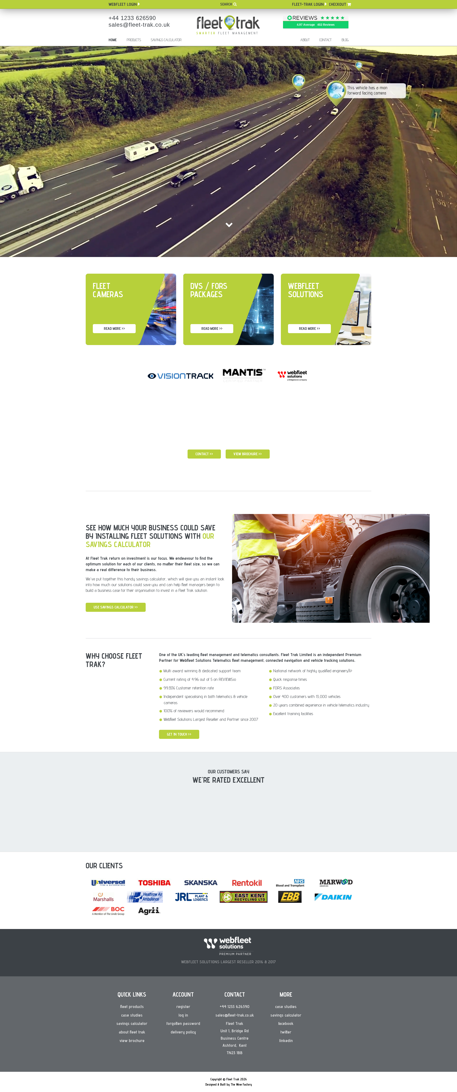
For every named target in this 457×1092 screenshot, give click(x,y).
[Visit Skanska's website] (201, 885)
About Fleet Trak (132, 1031)
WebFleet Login (123, 4)
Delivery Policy (183, 1031)
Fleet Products (132, 1006)
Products (134, 40)
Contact (325, 40)
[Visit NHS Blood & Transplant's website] (290, 887)
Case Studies (132, 1015)
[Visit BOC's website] (107, 915)
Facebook (285, 1023)
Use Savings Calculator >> (116, 607)
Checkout (337, 4)
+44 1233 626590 (132, 18)
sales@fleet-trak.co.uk (139, 24)
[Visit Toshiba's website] (155, 885)
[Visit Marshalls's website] (103, 901)
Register (183, 1006)
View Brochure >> (247, 454)
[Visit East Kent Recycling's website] (244, 901)
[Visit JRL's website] (191, 901)
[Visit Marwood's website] (335, 887)
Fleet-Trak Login (308, 4)
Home (113, 40)
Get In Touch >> (179, 734)
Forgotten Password (183, 1023)
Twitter (285, 1031)
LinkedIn (286, 1040)
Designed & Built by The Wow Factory (228, 1084)
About (305, 40)
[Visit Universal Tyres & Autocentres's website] (108, 885)
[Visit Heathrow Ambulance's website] (145, 901)
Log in (183, 1015)
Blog (345, 40)
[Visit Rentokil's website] (247, 887)
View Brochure (131, 1040)
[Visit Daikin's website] (333, 901)
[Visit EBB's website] (290, 901)
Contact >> (204, 454)
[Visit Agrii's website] (149, 915)
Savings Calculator (166, 40)
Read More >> (114, 328)
